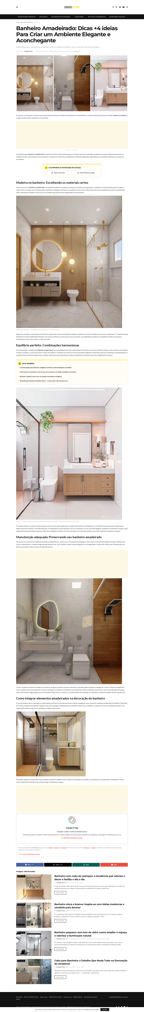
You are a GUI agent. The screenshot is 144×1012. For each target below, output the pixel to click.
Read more (61, 892)
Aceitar (104, 1009)
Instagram (57, 847)
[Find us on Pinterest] (120, 7)
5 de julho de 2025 (73, 882)
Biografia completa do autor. (73, 838)
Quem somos (44, 997)
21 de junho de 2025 (73, 967)
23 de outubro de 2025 (74, 910)
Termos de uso (67, 997)
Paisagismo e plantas (117, 16)
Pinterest (86, 847)
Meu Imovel (43, 16)
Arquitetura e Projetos (27, 16)
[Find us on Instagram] (127, 7)
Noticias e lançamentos (97, 16)
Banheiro (36, 22)
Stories (18, 999)
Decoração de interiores (60, 16)
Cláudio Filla (28, 51)
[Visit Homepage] (72, 7)
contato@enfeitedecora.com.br (31, 854)
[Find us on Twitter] (116, 7)
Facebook (64, 847)
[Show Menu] (17, 7)
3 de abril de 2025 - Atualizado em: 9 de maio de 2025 (54, 51)
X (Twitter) (50, 847)
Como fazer (79, 16)
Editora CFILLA (71, 1006)
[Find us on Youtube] (123, 7)
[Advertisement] (72, 135)
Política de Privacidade (55, 997)
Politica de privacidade (92, 1009)
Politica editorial (77, 997)
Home (17, 22)
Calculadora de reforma (90, 997)
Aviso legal (19, 997)
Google (93, 847)
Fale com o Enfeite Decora (31, 997)
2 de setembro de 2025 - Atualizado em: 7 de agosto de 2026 (86, 938)
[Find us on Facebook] (113, 7)
